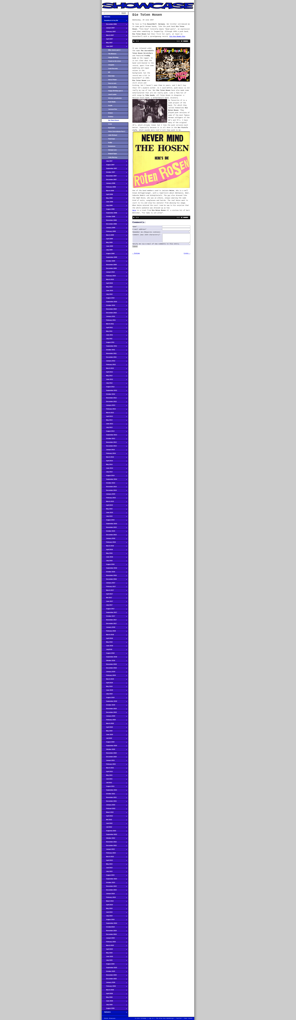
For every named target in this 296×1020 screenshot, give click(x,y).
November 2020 (109, 753)
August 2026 (108, 1009)
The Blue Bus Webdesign (165, 1018)
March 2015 (108, 502)
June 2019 (107, 690)
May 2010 (107, 287)
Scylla (110, 105)
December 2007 (109, 180)
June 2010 (107, 291)
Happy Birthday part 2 (115, 91)
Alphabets (106, 1012)
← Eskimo (136, 253)
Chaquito (111, 65)
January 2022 (108, 805)
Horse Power (112, 79)
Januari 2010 (108, 272)
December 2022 (109, 846)
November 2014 (109, 487)
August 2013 (108, 431)
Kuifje (110, 142)
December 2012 (109, 402)
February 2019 (109, 676)
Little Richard (112, 135)
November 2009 (109, 265)
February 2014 (109, 454)
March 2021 (108, 768)
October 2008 (108, 217)
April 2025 (107, 949)
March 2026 (108, 990)
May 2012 (107, 376)
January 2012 (108, 361)
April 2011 (107, 328)
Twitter (179, 1018)
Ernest (110, 113)
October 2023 (108, 883)
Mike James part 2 (114, 50)
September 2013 (109, 435)
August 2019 (108, 698)
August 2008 (108, 209)
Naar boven (188, 1018)
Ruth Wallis (112, 102)
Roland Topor (112, 153)
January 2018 (108, 627)
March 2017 (108, 590)
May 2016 (107, 553)
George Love (112, 150)
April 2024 (107, 905)
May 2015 (107, 509)
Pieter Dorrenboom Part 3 (116, 131)
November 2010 (109, 309)
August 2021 (108, 787)
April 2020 (107, 727)
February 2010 (109, 276)
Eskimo (110, 116)
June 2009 (107, 246)
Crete (110, 124)
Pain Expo (111, 139)
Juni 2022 (107, 824)
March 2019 (108, 679)
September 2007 (109, 169)
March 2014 (108, 457)
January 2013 (108, 405)
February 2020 (109, 720)
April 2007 (107, 39)
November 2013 (109, 442)
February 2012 (109, 365)
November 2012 (109, 398)
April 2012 (107, 372)
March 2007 (108, 35)
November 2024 (109, 931)
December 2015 (109, 535)
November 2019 (109, 709)
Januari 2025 (108, 938)
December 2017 (109, 624)
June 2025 (107, 957)
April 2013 (107, 417)
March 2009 (108, 235)
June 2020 (107, 735)
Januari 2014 (108, 450)
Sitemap (143, 1018)
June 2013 (107, 424)
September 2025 (109, 968)
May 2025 (107, 953)
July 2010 (107, 294)
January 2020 (108, 716)
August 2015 (108, 520)
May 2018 (107, 642)
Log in (151, 1018)
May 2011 (107, 331)
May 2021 (107, 775)
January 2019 (108, 672)
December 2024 (109, 935)
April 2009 (107, 239)
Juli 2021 (107, 783)
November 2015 (109, 528)
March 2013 (108, 413)
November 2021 (109, 798)
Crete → (187, 253)
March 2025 (108, 946)
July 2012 (107, 383)
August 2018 (108, 653)
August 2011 (108, 343)
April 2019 (107, 683)
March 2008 (108, 191)
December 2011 (109, 357)
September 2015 (109, 524)
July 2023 (107, 872)
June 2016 (107, 557)
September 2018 (109, 657)
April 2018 (107, 639)
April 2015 (107, 505)
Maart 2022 (108, 812)
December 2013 (109, 446)
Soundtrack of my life (110, 21)
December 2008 (109, 224)
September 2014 (109, 479)
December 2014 (109, 491)
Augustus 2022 (109, 831)
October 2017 (108, 616)
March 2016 (108, 546)
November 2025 (109, 975)
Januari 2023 (108, 849)
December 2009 (109, 269)
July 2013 (107, 428)
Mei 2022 (107, 820)
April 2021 (107, 772)
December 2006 (109, 24)
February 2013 (109, 409)
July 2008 (107, 206)
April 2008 (107, 195)
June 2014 (107, 468)
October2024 (108, 927)
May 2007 (107, 43)
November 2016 (109, 576)
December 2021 (109, 801)
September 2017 (109, 613)
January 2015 (108, 494)
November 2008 (109, 220)
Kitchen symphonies (115, 98)
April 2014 (107, 461)
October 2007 (108, 172)
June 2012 (107, 380)
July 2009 (107, 250)
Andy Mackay (112, 157)
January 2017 (108, 583)
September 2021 (109, 790)
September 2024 (109, 923)
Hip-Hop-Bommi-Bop (177, 36)
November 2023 (109, 886)
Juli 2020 (107, 738)
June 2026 (107, 1001)
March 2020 (108, 724)
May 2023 (107, 864)
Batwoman (111, 146)
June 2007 (107, 47)
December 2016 (109, 579)
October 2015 (108, 531)
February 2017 (109, 587)
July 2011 (107, 339)
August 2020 (108, 742)
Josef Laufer (112, 94)
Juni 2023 (107, 868)
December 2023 (109, 890)
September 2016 (109, 568)
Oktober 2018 (108, 661)
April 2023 (107, 861)
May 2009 (107, 243)
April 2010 (107, 283)
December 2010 (109, 313)
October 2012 (108, 394)
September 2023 (109, 879)
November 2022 (109, 842)
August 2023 (108, 875)
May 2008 (107, 198)
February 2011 (109, 320)
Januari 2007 (108, 28)
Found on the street (114, 61)
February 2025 (109, 942)
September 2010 (109, 302)
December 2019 (109, 713)
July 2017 (107, 605)
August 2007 (108, 165)
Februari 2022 (108, 809)
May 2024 (107, 909)
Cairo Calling (112, 87)
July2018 (107, 650)
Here (134, 210)
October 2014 (108, 483)
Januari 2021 (108, 761)
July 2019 (107, 694)
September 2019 (109, 701)
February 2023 (109, 853)
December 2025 (109, 979)
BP (109, 72)
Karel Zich (111, 128)
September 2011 (109, 346)
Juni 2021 (107, 779)
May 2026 (107, 997)
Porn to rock (112, 83)
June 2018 (107, 646)
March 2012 (108, 368)
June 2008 (107, 202)
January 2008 (108, 183)
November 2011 (109, 354)
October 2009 (108, 261)
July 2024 (107, 916)
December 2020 (109, 757)
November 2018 (109, 664)
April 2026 (107, 994)
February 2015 (109, 498)
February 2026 (109, 986)
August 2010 (108, 298)
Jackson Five (112, 109)
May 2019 (107, 687)
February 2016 (109, 542)
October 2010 (108, 306)
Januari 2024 (108, 894)
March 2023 (108, 857)
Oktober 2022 (108, 838)
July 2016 (107, 561)
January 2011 (108, 317)
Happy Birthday (113, 57)
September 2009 (109, 257)
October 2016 (108, 572)
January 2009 (108, 228)
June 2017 (107, 602)
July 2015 (107, 516)
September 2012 (109, 391)
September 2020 (109, 746)
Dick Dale (111, 76)
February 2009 (109, 232)
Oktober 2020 (108, 750)
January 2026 (108, 983)
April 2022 (107, 816)
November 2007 (109, 176)
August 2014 (108, 476)
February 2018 (109, 631)
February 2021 (109, 764)
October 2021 (108, 794)
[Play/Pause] (134, 41)
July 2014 (107, 472)
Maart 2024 (108, 901)
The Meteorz (112, 54)
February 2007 (109, 32)
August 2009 (108, 254)
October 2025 (108, 972)
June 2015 (107, 513)
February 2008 (109, 187)
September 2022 (109, 835)
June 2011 (107, 335)
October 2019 (108, 705)
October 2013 (108, 439)
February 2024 (109, 898)
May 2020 (107, 731)
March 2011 (108, 324)
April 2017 (107, 594)
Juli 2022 (107, 827)
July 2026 (107, 1005)
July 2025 (107, 960)
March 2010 (108, 280)
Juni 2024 (107, 912)
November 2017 (109, 620)
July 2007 (107, 161)
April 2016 (107, 550)
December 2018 (109, 668)
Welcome (106, 17)
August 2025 (108, 964)
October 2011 (108, 350)
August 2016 (108, 565)
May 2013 (107, 420)
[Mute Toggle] (182, 41)
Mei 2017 (107, 598)
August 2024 (108, 920)
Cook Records (113, 68)
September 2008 (109, 213)
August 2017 (108, 609)
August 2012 (108, 387)
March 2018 (108, 635)
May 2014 (107, 465)
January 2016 (108, 539)
